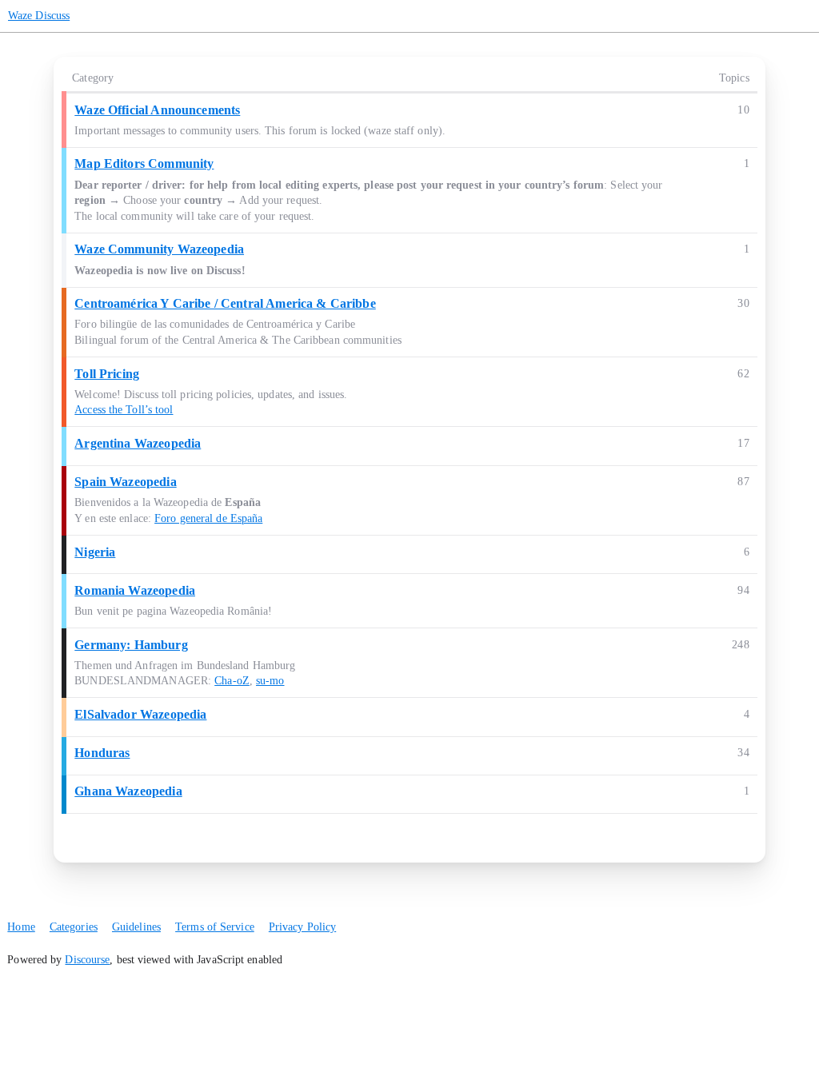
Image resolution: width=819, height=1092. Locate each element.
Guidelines (136, 927)
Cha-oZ (232, 681)
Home (20, 927)
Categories (74, 927)
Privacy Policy (302, 927)
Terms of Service (214, 927)
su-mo (270, 681)
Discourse (87, 960)
